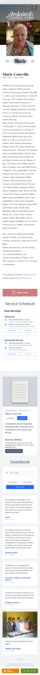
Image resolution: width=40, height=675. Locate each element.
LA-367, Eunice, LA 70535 (17, 350)
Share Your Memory (14, 451)
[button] (20, 625)
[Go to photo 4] (17, 635)
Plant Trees (28, 331)
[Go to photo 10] (24, 635)
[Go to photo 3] (15, 635)
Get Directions (12, 331)
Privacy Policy (14, 666)
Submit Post (20, 487)
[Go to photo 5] (18, 635)
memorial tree (28, 274)
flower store (26, 278)
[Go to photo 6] (19, 635)
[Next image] (35, 624)
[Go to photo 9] (23, 635)
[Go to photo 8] (22, 635)
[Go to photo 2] (14, 635)
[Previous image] (4, 624)
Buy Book (22, 418)
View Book (10, 418)
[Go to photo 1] (13, 635)
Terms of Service (26, 666)
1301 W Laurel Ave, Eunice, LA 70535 (22, 326)
